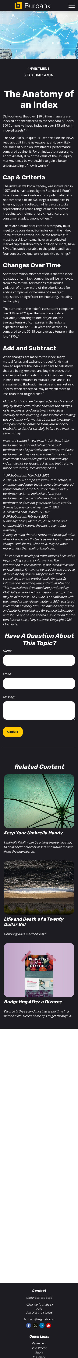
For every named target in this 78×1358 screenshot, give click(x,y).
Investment (39, 1348)
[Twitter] (35, 1325)
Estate (39, 1352)
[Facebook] (28, 1325)
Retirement (39, 1343)
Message (9, 697)
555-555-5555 (43, 1297)
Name (7, 650)
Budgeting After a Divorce (33, 1001)
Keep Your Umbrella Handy (33, 833)
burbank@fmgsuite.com (39, 1319)
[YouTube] (48, 1325)
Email (7, 674)
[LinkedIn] (41, 1325)
